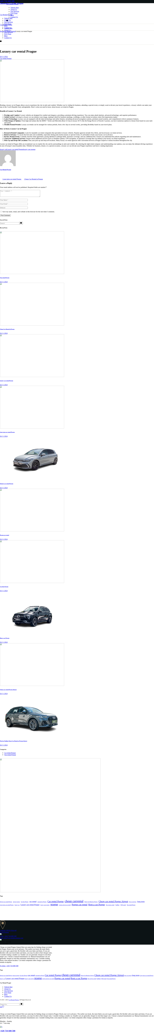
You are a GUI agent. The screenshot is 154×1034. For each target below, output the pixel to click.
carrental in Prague (42, 901)
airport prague (16, 901)
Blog (5, 994)
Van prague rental (110, 904)
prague (54, 904)
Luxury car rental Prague (15, 149)
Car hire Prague (4, 586)
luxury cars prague (29, 149)
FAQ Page (7, 992)
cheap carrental (74, 901)
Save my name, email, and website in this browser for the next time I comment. (29, 212)
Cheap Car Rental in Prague (7, 329)
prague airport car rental (65, 904)
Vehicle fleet (8, 987)
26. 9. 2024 (4, 56)
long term (141, 901)
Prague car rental (4, 535)
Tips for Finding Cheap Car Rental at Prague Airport (13, 741)
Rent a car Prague (4, 638)
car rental (32, 901)
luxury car (3, 149)
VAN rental (123, 904)
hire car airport (132, 901)
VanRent (117, 904)
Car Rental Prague (12, 4)
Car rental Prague (10, 31)
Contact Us (8, 996)
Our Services (8, 991)
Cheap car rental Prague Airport (8, 689)
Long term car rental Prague (7, 432)
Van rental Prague (4, 277)
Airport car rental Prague (6, 483)
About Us (7, 989)
